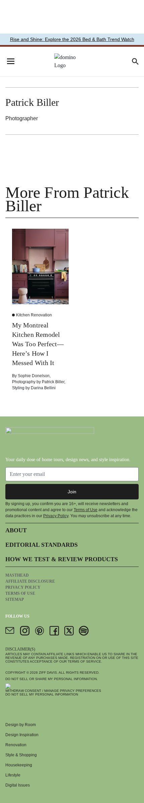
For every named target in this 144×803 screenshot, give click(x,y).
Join (72, 491)
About (16, 530)
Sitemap (14, 599)
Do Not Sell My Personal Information (41, 694)
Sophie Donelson (34, 375)
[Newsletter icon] (10, 630)
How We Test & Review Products (61, 559)
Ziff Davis (48, 672)
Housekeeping (18, 765)
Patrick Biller (53, 382)
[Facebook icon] (54, 630)
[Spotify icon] (83, 630)
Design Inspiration (22, 734)
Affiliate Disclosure (30, 581)
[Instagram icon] (24, 630)
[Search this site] (135, 61)
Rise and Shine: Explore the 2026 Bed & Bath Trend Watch (72, 39)
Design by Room (20, 724)
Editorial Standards (41, 544)
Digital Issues (17, 785)
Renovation (15, 745)
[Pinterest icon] (39, 630)
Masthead (17, 575)
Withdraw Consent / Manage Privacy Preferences (53, 691)
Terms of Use (85, 509)
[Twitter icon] (69, 630)
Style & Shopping (21, 755)
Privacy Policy (55, 516)
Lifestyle (12, 775)
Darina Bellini (43, 388)
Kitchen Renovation (34, 315)
